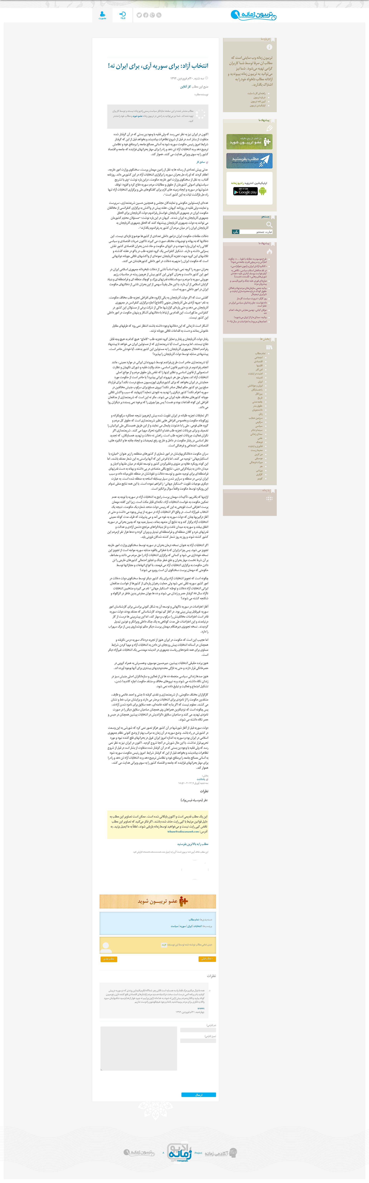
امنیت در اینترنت (255, 374)
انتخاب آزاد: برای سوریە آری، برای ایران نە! (158, 67)
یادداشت (201, 780)
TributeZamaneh (254, 15)
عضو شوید (138, 116)
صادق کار (200, 162)
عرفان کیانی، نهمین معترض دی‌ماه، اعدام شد (248, 312)
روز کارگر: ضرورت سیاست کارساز (252, 299)
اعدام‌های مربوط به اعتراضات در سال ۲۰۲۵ (247, 322)
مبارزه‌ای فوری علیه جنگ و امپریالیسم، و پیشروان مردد (248, 283)
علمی (260, 439)
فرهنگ (259, 443)
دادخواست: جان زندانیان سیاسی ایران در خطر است (248, 304)
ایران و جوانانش (255, 386)
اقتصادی (258, 362)
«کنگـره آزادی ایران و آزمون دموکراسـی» (248, 266)
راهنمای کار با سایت (256, 94)
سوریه (183, 926)
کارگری (259, 475)
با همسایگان (257, 390)
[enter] (122, 15)
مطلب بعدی (109, 959)
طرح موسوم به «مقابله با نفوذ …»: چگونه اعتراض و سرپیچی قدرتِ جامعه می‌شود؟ (247, 261)
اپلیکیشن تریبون (257, 106)
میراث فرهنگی (256, 463)
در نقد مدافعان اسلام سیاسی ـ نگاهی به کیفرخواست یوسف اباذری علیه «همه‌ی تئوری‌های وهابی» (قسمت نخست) (249, 274)
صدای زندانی (256, 435)
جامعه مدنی (257, 402)
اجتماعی (259, 358)
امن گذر (259, 370)
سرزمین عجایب (256, 418)
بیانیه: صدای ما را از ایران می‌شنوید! (250, 318)
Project (198, 1153)
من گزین (259, 455)
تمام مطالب (194, 920)
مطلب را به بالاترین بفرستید (192, 844)
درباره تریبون (259, 98)
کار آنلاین (185, 87)
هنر (261, 467)
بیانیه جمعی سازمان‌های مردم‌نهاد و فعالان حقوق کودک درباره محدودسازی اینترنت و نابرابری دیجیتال (248, 292)
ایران (189, 926)
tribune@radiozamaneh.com (183, 832)
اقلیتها (260, 366)
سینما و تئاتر (257, 431)
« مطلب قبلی (207, 959)
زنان (261, 414)
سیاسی (259, 426)
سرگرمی (259, 422)
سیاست (174, 926)
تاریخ (260, 398)
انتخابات (198, 926)
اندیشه (259, 378)
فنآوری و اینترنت (255, 447)
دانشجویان (257, 410)
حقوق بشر (258, 406)
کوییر (260, 479)
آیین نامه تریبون (258, 102)
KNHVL (201, 1009)
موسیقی (259, 459)
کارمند (164, 945)
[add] (102, 15)
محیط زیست (257, 451)
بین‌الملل (259, 394)
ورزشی (259, 471)
